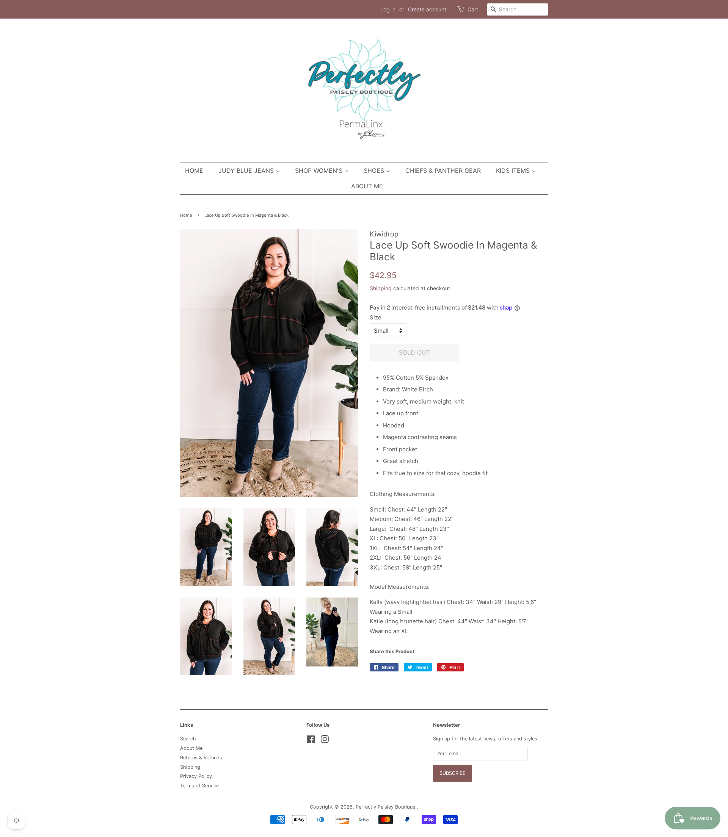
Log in (387, 9)
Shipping (381, 288)
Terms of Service (199, 786)
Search (188, 739)
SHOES (375, 170)
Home (194, 170)
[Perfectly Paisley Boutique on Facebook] (310, 741)
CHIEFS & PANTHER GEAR (443, 170)
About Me (367, 186)
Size (375, 317)
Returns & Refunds (201, 757)
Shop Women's (319, 170)
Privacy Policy (196, 776)
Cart (473, 9)
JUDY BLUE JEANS (247, 170)
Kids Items (514, 170)
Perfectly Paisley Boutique (386, 807)
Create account (427, 9)
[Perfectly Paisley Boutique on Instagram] (324, 741)
